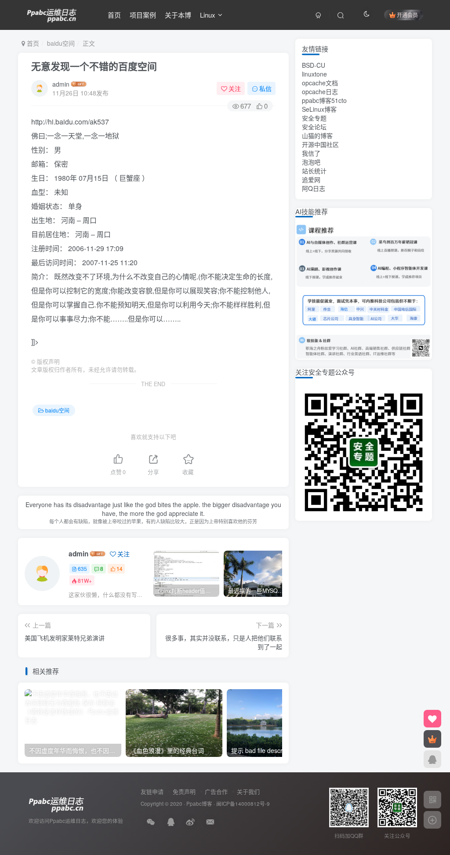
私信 (265, 88)
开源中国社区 (320, 144)
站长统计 (314, 170)
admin (60, 84)
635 (82, 568)
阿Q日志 (313, 188)
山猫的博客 (317, 135)
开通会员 (407, 14)
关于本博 (178, 14)
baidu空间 (61, 43)
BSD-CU (313, 65)
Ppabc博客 (199, 803)
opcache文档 (320, 82)
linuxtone (314, 73)
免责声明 (184, 791)
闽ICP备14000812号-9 (243, 803)
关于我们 (248, 791)
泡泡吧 (311, 161)
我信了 (311, 153)
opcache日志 (320, 91)
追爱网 (311, 179)
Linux (207, 14)
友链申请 (152, 791)
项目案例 (143, 14)
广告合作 (216, 791)
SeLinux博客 (319, 109)
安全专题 (314, 117)
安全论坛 (314, 126)
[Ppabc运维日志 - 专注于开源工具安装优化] (52, 13)
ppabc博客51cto (324, 100)
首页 (114, 14)
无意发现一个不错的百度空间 (94, 66)
